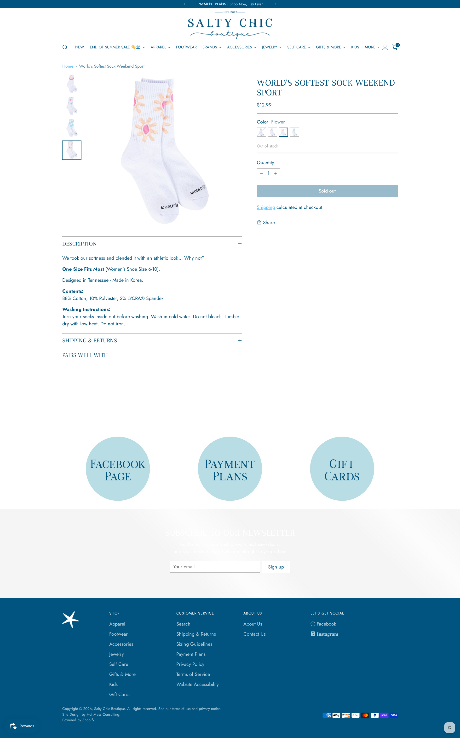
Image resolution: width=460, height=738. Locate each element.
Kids (113, 684)
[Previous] (184, 4)
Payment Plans (191, 654)
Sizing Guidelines (194, 644)
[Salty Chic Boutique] (230, 25)
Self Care (118, 664)
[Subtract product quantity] (261, 173)
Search (183, 624)
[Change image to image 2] (71, 106)
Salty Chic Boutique (109, 708)
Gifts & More (122, 674)
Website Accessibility (197, 684)
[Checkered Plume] (294, 132)
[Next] (275, 4)
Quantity (265, 162)
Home (67, 66)
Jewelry (116, 654)
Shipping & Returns (196, 634)
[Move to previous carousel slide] (383, 412)
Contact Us (254, 634)
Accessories (121, 644)
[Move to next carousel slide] (394, 412)
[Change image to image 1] (71, 84)
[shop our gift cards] (342, 468)
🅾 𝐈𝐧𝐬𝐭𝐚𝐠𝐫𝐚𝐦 (324, 634)
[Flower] (283, 132)
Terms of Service (193, 674)
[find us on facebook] (118, 468)
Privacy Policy (190, 664)
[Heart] (272, 132)
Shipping (266, 207)
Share (269, 222)
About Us (252, 624)
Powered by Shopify (78, 720)
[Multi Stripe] (261, 132)
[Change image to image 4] (71, 150)
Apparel (117, 624)
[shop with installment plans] (230, 468)
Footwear (118, 634)
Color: (271, 121)
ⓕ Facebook (323, 624)
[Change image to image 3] (71, 128)
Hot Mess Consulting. (104, 714)
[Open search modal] (65, 47)
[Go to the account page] (385, 47)
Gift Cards (119, 694)
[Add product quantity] (275, 173)
